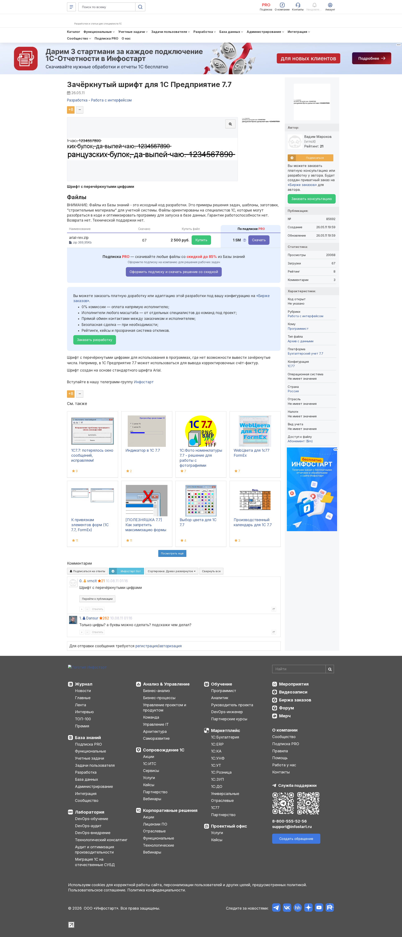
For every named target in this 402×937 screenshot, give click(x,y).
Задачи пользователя (95, 765)
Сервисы (151, 770)
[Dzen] (308, 908)
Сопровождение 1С (163, 749)
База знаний (88, 737)
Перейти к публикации (97, 598)
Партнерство (155, 792)
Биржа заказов (295, 699)
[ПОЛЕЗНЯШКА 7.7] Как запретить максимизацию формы (145, 525)
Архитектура (155, 731)
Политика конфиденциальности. (156, 890)
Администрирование (94, 786)
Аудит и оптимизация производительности (94, 850)
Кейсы (148, 785)
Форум (286, 707)
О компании (285, 730)
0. (80, 581)
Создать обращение (296, 839)
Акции (148, 756)
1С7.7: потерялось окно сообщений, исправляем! (92, 455)
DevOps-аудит (88, 826)
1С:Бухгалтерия (225, 737)
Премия (82, 726)
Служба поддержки (297, 785)
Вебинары (152, 799)
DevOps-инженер (227, 712)
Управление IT (156, 724)
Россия (293, 391)
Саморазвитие (156, 738)
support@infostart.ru (292, 826)
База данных (86, 779)
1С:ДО (216, 786)
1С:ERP (217, 744)
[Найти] (330, 669)
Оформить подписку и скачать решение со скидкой (174, 272)
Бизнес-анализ (156, 690)
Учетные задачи (89, 758)
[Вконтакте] (287, 908)
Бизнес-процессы (159, 698)
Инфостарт (144, 382)
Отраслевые (154, 831)
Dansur (92, 618)
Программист (298, 329)
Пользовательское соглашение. (97, 890)
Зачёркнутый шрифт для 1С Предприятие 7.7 (149, 84)
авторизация (170, 646)
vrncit (92, 581)
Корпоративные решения (170, 810)
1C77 (291, 366)
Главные (82, 698)
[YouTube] (319, 908)
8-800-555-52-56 (289, 821)
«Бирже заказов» (302, 185)
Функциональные (90, 751)
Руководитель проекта (232, 705)
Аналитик (219, 698)
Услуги (149, 777)
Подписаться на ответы (88, 571)
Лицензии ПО (155, 824)
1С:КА (216, 751)
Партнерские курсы (229, 719)
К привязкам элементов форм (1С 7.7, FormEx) (90, 525)
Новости (83, 690)
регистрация (146, 646)
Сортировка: (171, 571)
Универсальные (225, 793)
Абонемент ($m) (300, 441)
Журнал (83, 684)
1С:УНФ (217, 758)
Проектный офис (229, 826)
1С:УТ (216, 765)
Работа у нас (284, 765)
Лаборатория (89, 812)
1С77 (215, 807)
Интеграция (86, 793)
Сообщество (86, 800)
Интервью (84, 712)
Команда (151, 717)
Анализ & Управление (166, 684)
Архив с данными (300, 341)
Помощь (280, 758)
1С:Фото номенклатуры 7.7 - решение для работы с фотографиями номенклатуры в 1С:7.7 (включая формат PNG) (201, 465)
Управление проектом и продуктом (164, 708)
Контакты (281, 772)
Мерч (285, 715)
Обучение (221, 684)
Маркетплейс (225, 730)
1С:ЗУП (217, 779)
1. (80, 618)
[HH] (297, 908)
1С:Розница (221, 772)
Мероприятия (294, 684)
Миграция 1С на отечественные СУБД (95, 862)
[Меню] (71, 7)
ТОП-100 (83, 719)
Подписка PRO (88, 744)
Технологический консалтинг (101, 840)
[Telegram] (276, 908)
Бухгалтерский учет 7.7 (305, 353)
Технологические (158, 845)
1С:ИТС (149, 763)
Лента (80, 705)
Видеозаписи (293, 692)
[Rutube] (329, 908)
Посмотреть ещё (172, 553)
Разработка (86, 772)
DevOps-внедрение (92, 833)
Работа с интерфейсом (305, 316)
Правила (280, 751)
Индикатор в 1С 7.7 (142, 450)
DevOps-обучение (91, 819)
